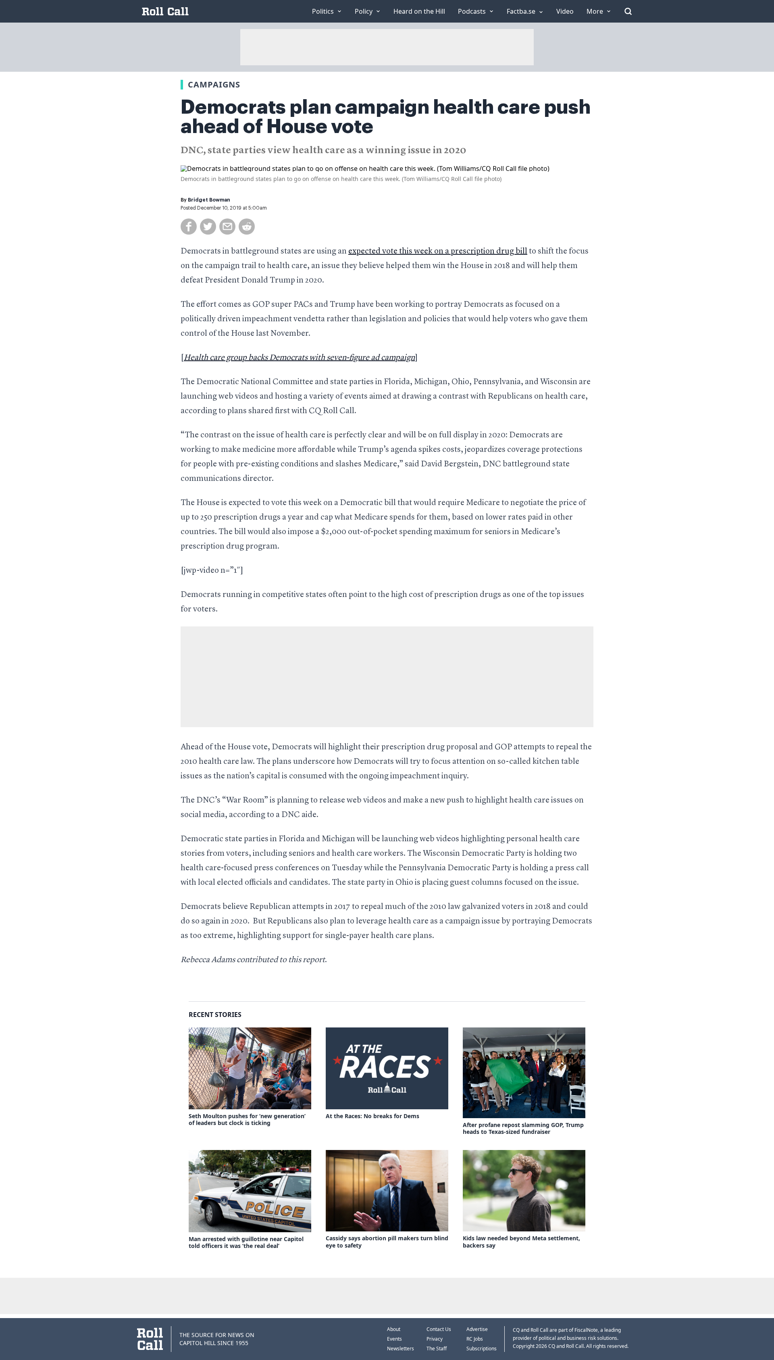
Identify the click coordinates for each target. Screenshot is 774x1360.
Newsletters (400, 1348)
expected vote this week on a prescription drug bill (437, 251)
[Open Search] (628, 11)
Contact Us (439, 1329)
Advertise (477, 1329)
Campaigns (214, 84)
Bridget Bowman (209, 200)
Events (394, 1338)
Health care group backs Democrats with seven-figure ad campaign (299, 358)
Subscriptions (481, 1348)
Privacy (435, 1338)
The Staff (437, 1348)
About (393, 1329)
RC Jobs (474, 1338)
